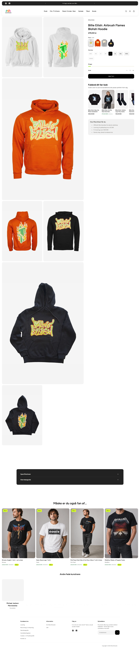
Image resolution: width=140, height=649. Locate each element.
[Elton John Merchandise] (127, 595)
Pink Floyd (73, 562)
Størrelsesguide (25, 480)
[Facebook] (9, 3)
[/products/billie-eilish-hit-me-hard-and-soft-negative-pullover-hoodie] (108, 99)
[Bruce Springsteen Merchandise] (59, 596)
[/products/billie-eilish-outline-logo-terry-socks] (121, 99)
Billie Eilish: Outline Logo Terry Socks (120, 110)
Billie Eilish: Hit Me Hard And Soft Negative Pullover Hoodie (107, 110)
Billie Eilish (91, 20)
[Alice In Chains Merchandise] (13, 595)
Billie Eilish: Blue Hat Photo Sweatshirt (93, 110)
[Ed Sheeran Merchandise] (104, 595)
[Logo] (8, 11)
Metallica (107, 562)
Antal (89, 70)
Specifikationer (25, 474)
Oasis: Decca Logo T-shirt (43, 560)
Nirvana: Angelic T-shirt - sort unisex (12, 560)
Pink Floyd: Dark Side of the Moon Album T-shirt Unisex (86, 560)
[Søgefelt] (126, 11)
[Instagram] (6, 3)
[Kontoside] (130, 11)
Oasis (37, 562)
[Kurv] (134, 11)
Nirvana (4, 562)
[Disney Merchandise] (81, 595)
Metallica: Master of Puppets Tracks (115, 560)
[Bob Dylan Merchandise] (36, 595)
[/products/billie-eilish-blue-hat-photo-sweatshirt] (94, 99)
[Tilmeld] (117, 632)
